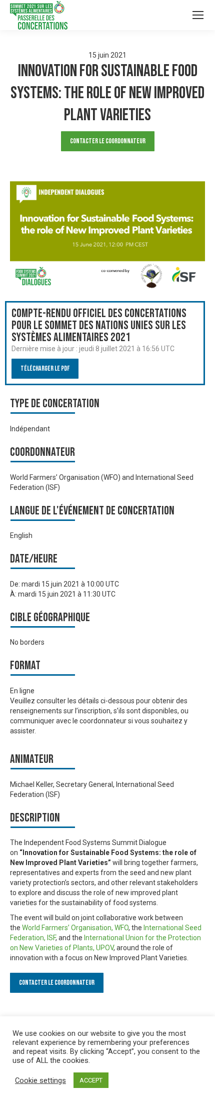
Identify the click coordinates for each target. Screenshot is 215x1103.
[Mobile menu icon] (198, 15)
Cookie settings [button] (40, 1080)
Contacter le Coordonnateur (108, 141)
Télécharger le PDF (45, 368)
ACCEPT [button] (91, 1080)
